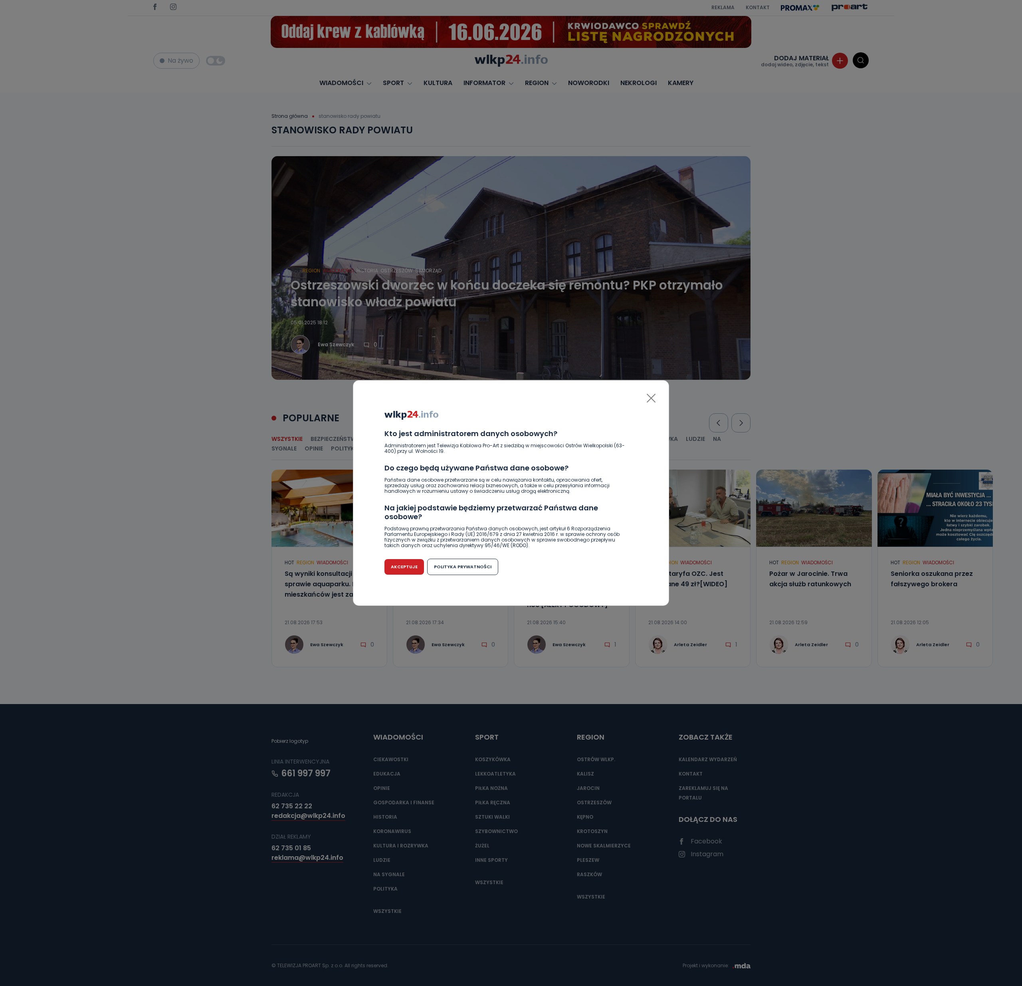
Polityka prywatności (462, 566)
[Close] (651, 398)
